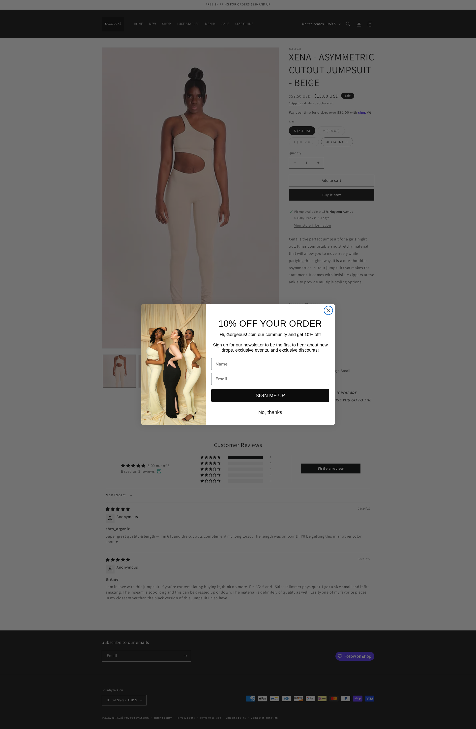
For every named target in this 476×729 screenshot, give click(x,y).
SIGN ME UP (270, 395)
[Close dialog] (328, 310)
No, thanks (270, 412)
